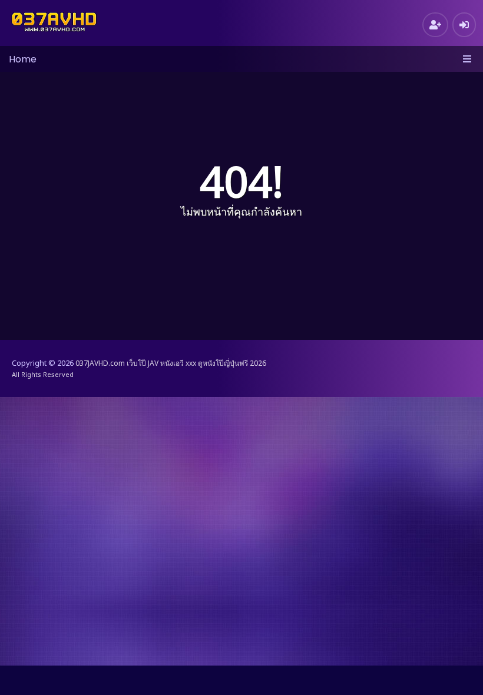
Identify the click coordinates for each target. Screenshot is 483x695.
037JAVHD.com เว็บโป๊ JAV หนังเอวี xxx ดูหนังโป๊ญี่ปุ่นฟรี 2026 (170, 363)
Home (23, 59)
